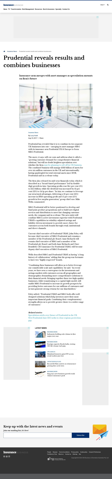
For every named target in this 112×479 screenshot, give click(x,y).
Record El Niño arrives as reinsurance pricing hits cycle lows (61, 365)
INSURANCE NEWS (52, 332)
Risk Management (28, 9)
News (5, 9)
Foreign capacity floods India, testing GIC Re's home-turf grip (61, 345)
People (49, 452)
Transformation (16, 9)
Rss (80, 454)
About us (61, 454)
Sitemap (75, 454)
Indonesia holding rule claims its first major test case (61, 335)
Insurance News (12, 51)
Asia (102, 5)
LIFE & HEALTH (51, 351)
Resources (38, 9)
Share (41, 138)
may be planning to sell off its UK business (63, 165)
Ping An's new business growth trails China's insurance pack (61, 375)
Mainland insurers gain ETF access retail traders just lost (60, 355)
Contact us (68, 454)
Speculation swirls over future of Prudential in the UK (52, 315)
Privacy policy (75, 452)
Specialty (58, 9)
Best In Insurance (49, 9)
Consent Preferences (95, 452)
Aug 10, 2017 (32, 138)
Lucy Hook (34, 135)
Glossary (55, 452)
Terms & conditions (64, 452)
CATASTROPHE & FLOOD (54, 361)
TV (9, 9)
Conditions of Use (52, 454)
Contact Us (66, 9)
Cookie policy (83, 452)
